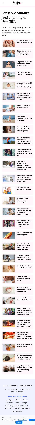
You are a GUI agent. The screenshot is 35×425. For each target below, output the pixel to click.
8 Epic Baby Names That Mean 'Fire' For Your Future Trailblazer (24, 257)
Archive (14, 386)
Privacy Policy (26, 386)
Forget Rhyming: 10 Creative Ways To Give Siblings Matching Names (24, 368)
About (5, 386)
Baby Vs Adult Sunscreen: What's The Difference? (24, 118)
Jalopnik (17, 400)
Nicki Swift (8, 408)
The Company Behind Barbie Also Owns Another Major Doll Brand (24, 223)
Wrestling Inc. (17, 411)
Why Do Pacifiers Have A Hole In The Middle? (24, 267)
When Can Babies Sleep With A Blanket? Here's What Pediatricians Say (24, 211)
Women (25, 408)
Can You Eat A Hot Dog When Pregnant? (24, 233)
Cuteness (9, 403)
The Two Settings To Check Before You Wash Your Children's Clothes (24, 96)
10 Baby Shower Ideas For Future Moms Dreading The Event (24, 53)
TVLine (25, 400)
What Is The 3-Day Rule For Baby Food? (24, 345)
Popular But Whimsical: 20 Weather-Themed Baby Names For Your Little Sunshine (24, 165)
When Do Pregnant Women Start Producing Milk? (23, 200)
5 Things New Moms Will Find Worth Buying (24, 41)
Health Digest (10, 405)
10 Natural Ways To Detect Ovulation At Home (23, 278)
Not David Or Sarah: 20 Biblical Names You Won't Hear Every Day (24, 85)
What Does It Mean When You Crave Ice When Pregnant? (23, 129)
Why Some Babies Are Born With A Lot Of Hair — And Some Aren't (24, 357)
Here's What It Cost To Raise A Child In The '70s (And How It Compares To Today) (24, 323)
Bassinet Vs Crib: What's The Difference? (24, 299)
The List (17, 408)
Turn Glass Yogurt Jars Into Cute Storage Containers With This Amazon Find (24, 178)
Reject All (19, 422)
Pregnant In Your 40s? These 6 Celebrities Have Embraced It (24, 63)
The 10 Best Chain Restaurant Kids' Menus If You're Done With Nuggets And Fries (24, 335)
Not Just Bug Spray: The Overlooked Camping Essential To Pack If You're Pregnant (24, 140)
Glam (17, 403)
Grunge (24, 403)
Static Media (15, 389)
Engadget (8, 400)
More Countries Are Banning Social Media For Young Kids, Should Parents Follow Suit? (24, 311)
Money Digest (23, 405)
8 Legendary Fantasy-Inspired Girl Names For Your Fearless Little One (24, 152)
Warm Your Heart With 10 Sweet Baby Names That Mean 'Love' (24, 289)
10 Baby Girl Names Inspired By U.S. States (24, 73)
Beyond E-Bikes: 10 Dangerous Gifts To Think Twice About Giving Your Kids (23, 246)
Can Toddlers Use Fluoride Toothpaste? (24, 188)
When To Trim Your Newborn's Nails (23, 106)
